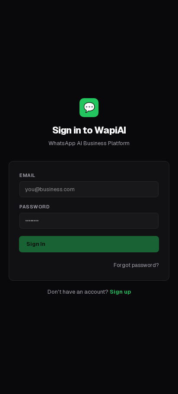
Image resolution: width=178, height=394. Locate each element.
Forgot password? (136, 265)
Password (34, 207)
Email (27, 175)
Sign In (35, 244)
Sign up (120, 291)
